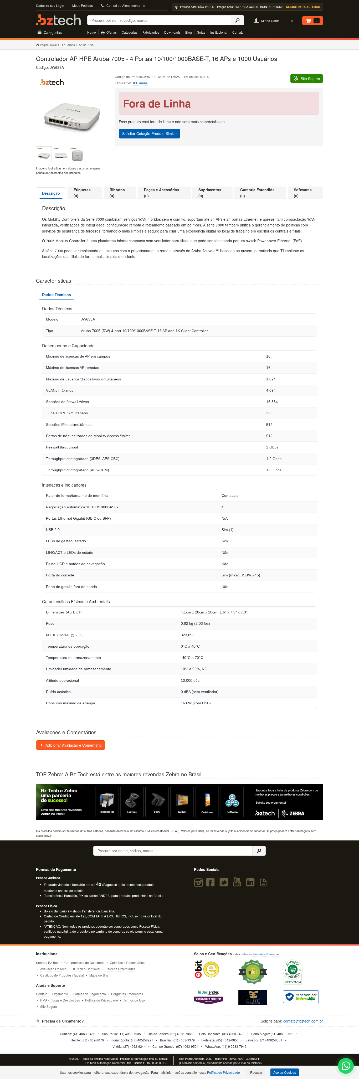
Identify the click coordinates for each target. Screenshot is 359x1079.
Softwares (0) (303, 192)
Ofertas (111, 32)
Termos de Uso (134, 1000)
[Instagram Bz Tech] (199, 884)
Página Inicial (48, 45)
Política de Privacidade (101, 1000)
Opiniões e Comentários (127, 962)
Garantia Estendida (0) (257, 192)
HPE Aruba (68, 45)
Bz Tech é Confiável (86, 969)
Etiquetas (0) (82, 192)
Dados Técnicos (56, 294)
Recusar (256, 1072)
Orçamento (60, 994)
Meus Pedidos (82, 5)
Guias (201, 32)
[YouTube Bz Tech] (238, 884)
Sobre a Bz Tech (47, 962)
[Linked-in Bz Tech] (251, 884)
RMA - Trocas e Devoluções (60, 1000)
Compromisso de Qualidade (84, 962)
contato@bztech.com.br (303, 1021)
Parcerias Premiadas (120, 969)
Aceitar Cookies (284, 1072)
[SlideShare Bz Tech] (264, 884)
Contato (238, 32)
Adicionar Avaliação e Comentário (73, 745)
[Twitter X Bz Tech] (225, 884)
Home (91, 32)
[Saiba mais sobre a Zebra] (179, 802)
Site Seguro (48, 1006)
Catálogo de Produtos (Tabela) (62, 975)
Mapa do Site (98, 975)
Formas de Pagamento (89, 994)
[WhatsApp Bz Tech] (346, 1067)
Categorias (129, 32)
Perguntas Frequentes (127, 994)
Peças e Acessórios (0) (161, 192)
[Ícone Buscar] (237, 20)
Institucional (218, 32)
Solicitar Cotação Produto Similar (149, 133)
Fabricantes (150, 32)
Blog (188, 32)
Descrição (51, 193)
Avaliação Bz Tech (53, 969)
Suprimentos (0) (209, 192)
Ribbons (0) (117, 192)
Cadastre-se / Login (50, 5)
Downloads (172, 32)
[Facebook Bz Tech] (211, 884)
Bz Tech (58, 19)
